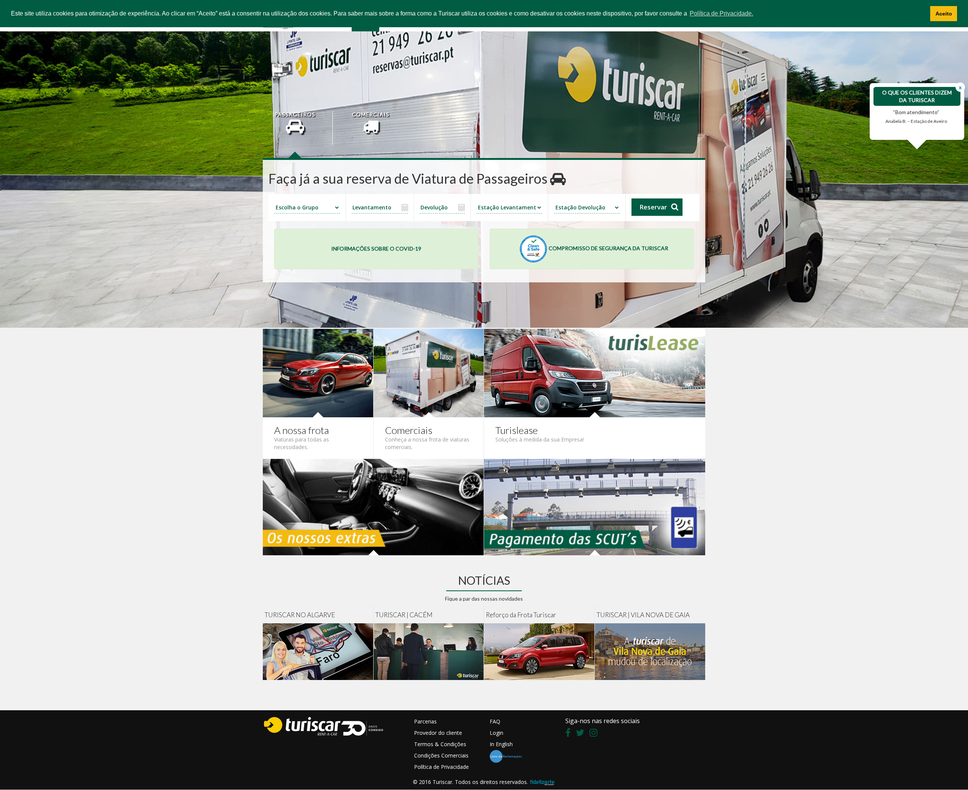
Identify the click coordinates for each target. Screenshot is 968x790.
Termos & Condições (440, 744)
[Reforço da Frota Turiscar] (539, 651)
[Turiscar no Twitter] (582, 733)
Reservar (653, 207)
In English (501, 744)
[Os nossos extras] (373, 506)
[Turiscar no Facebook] (569, 733)
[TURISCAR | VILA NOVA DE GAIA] (650, 651)
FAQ (495, 721)
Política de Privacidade (441, 766)
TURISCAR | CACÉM (404, 615)
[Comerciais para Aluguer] (429, 372)
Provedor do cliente (438, 732)
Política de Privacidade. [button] (721, 13)
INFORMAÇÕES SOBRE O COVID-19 (376, 248)
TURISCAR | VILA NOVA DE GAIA (643, 615)
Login (496, 732)
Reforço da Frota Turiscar (521, 615)
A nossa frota (301, 430)
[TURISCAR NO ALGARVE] (318, 651)
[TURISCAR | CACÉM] (429, 651)
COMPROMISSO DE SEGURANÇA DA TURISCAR (608, 248)
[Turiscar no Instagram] (595, 733)
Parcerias (425, 721)
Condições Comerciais (441, 755)
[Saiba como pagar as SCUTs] (594, 506)
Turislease (516, 430)
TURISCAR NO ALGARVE (300, 615)
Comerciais (408, 430)
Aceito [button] (943, 14)
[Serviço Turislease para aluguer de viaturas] (594, 372)
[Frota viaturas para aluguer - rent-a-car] (318, 372)
